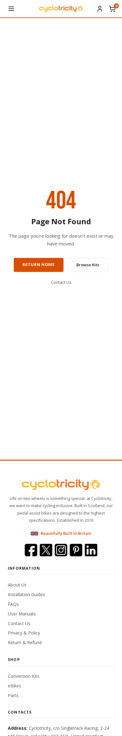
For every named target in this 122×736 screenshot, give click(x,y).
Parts (13, 695)
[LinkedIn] (91, 550)
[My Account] (99, 8)
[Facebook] (31, 550)
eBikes (14, 686)
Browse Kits (87, 265)
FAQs (13, 604)
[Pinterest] (76, 550)
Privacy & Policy (24, 633)
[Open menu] (11, 9)
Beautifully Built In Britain (66, 533)
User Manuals (22, 614)
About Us (17, 585)
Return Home (38, 264)
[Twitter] (46, 550)
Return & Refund (25, 642)
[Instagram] (61, 550)
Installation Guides (26, 594)
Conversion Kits (23, 676)
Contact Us (61, 282)
